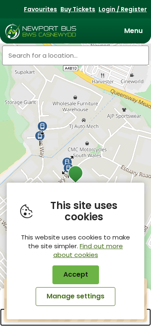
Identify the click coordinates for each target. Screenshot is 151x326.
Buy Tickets (77, 9)
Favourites (40, 9)
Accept (75, 274)
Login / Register (123, 9)
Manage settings (75, 296)
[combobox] (75, 55)
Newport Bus (41, 30)
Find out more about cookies (88, 250)
